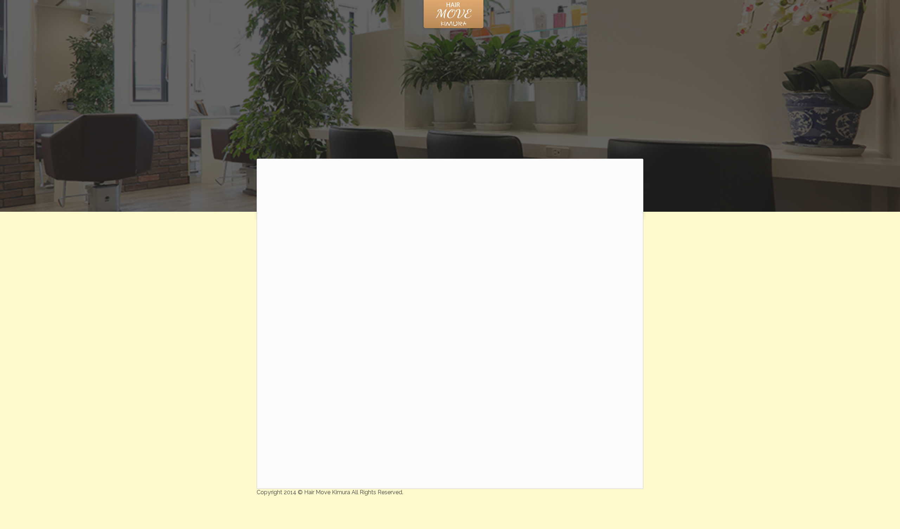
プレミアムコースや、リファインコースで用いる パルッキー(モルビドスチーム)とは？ (585, 370)
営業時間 (600, 14)
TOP (261, 14)
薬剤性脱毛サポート (567, 331)
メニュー (567, 14)
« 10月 (563, 287)
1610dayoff (295, 420)
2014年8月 (558, 425)
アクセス (634, 14)
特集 (285, 14)
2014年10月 (559, 417)
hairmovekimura (407, 435)
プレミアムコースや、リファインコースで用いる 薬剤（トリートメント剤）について (586, 347)
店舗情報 (315, 14)
